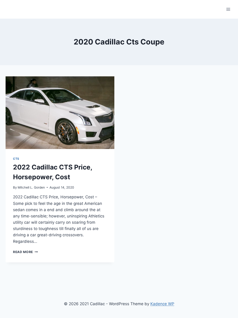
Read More (25, 252)
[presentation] (60, 112)
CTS (16, 158)
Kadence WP (162, 303)
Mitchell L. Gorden (31, 187)
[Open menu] (228, 9)
